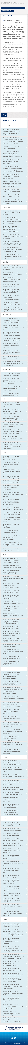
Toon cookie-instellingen (19, 8)
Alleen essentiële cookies (7, 10)
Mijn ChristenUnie (16, 1043)
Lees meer (3, 5)
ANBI (9, 1043)
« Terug (4, 115)
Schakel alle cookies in (7, 8)
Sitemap (22, 1042)
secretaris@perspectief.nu (21, 1034)
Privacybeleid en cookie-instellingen (10, 1042)
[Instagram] (15, 1038)
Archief (6, 121)
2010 (14, 121)
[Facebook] (12, 1038)
